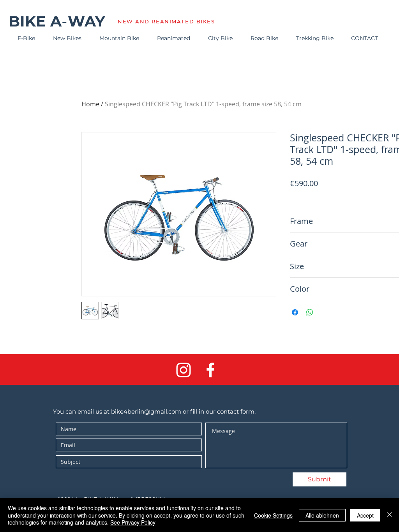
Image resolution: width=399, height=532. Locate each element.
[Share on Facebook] (295, 312)
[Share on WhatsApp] (309, 312)
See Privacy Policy (132, 522)
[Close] (389, 515)
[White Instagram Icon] (183, 370)
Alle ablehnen (322, 515)
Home (90, 104)
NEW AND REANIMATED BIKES (166, 21)
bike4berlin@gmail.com (146, 411)
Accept (365, 515)
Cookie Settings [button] (273, 515)
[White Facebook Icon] (210, 370)
